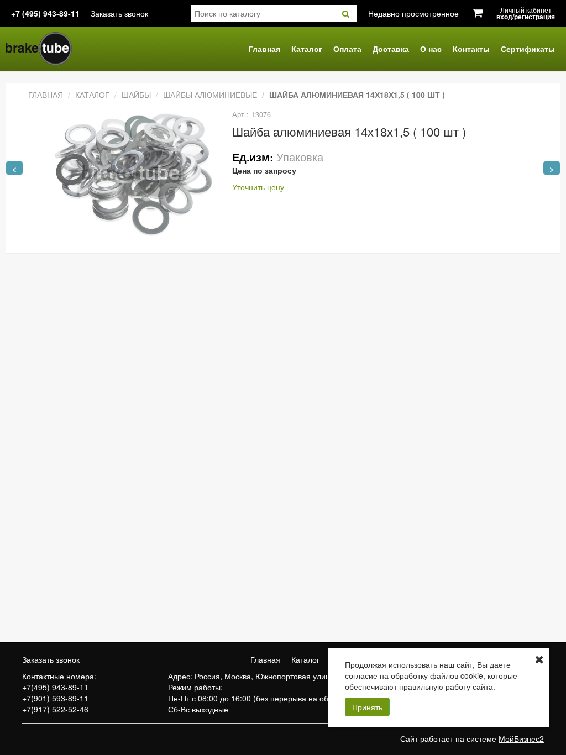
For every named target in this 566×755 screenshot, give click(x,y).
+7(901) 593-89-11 (55, 698)
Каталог (306, 48)
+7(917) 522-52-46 (55, 709)
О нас (431, 48)
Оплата (347, 48)
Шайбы (136, 94)
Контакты (471, 48)
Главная (264, 48)
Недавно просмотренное (413, 13)
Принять (367, 706)
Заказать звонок (119, 13)
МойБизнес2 (521, 738)
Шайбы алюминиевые (210, 94)
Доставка (391, 48)
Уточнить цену (258, 186)
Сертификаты (528, 48)
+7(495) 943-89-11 (55, 687)
